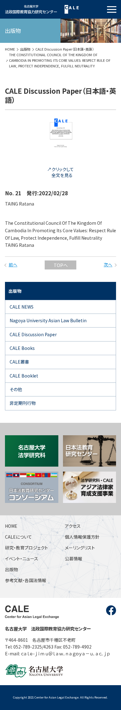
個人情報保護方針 (82, 537)
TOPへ (61, 265)
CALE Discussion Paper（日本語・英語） (64, 49)
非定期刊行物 (23, 403)
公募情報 (73, 558)
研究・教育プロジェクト (26, 548)
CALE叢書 (19, 362)
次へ (108, 264)
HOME (10, 49)
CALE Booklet (24, 376)
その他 (16, 389)
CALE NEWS (22, 307)
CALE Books (22, 348)
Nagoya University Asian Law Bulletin (48, 320)
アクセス (73, 526)
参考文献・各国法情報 (25, 580)
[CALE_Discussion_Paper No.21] (60, 160)
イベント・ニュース (21, 558)
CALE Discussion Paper (33, 334)
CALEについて (18, 537)
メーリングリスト (80, 548)
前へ (13, 264)
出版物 (25, 49)
